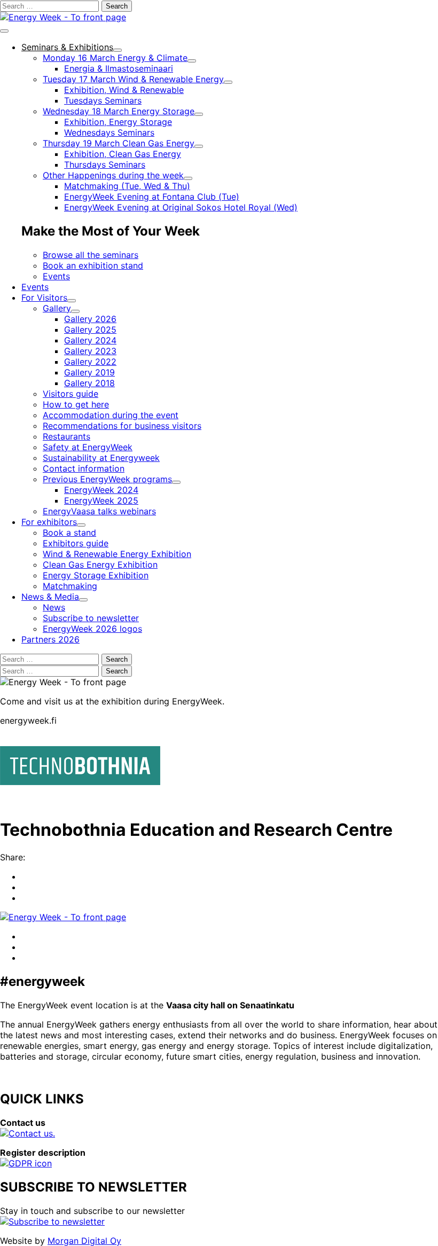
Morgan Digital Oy (84, 1240)
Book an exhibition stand (93, 265)
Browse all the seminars (90, 254)
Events (56, 276)
